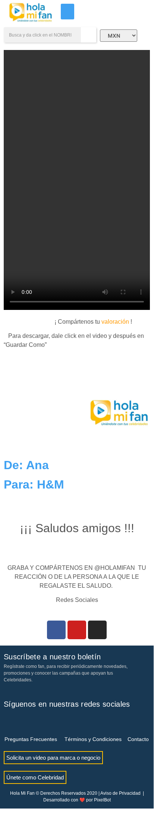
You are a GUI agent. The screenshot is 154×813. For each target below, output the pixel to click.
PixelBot (102, 800)
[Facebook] (56, 630)
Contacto (138, 739)
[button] (67, 11)
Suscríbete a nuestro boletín (52, 657)
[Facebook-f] (9, 720)
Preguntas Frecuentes (30, 739)
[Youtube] (76, 630)
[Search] (88, 35)
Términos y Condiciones (93, 739)
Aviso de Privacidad (120, 793)
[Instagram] (97, 630)
